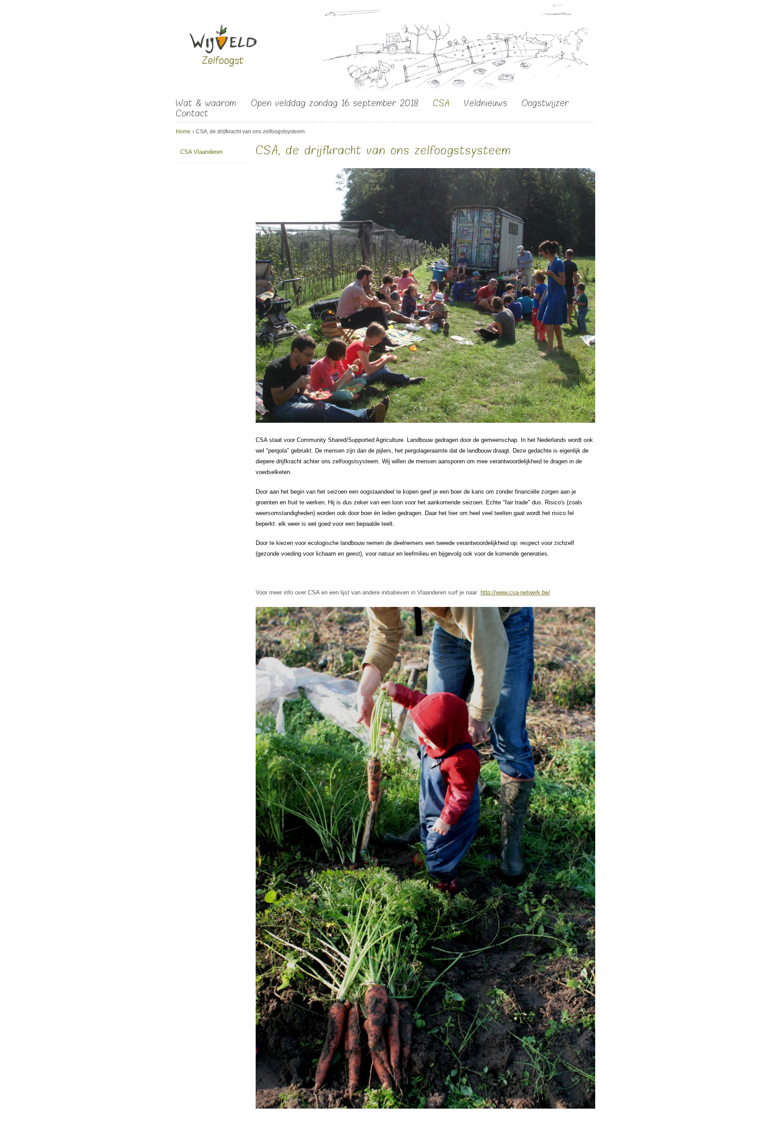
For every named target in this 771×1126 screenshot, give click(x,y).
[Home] (223, 47)
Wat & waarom (206, 103)
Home (183, 131)
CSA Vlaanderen (201, 151)
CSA (441, 103)
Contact (192, 113)
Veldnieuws (485, 103)
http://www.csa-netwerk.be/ (515, 592)
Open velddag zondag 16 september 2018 (335, 103)
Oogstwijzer (545, 103)
